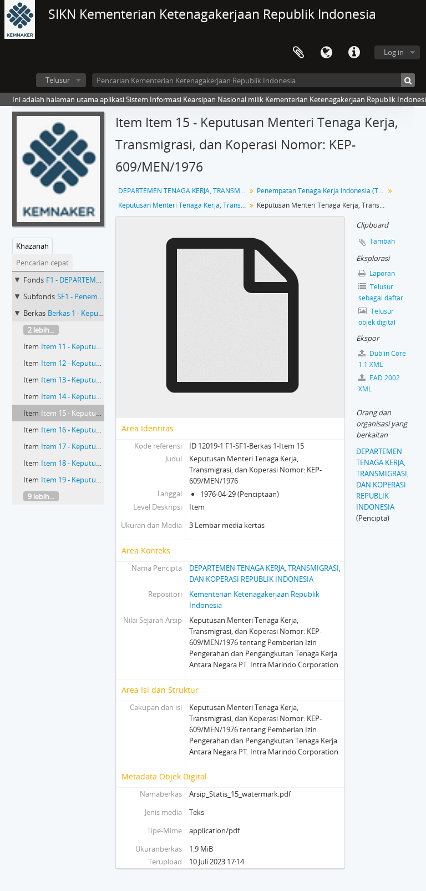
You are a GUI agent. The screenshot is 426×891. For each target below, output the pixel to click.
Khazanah (32, 246)
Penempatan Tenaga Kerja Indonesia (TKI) (321, 190)
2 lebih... (41, 330)
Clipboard (298, 53)
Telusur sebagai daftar (380, 292)
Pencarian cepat (42, 263)
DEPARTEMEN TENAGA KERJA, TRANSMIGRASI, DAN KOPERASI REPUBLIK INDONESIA (183, 190)
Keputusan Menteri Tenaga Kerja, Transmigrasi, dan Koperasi (183, 205)
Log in (394, 52)
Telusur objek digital (376, 316)
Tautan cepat (354, 53)
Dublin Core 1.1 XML (382, 359)
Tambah (382, 241)
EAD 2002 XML (379, 383)
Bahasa (326, 53)
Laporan (381, 273)
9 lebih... (41, 496)
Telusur (57, 80)
